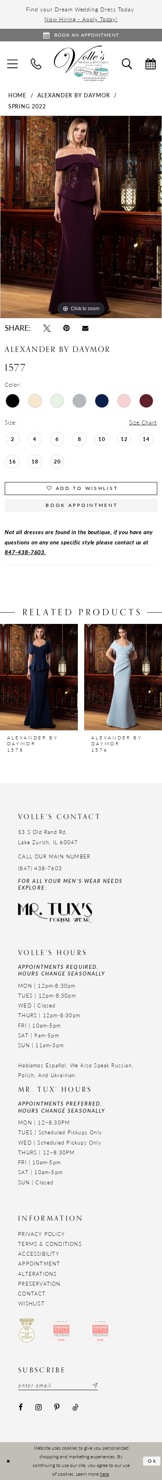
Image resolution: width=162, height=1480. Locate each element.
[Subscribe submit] (94, 1385)
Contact (32, 1293)
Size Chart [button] (142, 422)
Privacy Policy (41, 1234)
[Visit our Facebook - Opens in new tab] (20, 1407)
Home (17, 95)
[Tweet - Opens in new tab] (47, 328)
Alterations (37, 1273)
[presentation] (39, 677)
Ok (152, 1461)
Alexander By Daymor (73, 95)
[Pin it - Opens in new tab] (66, 328)
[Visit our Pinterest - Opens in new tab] (57, 1407)
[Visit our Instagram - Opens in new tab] (38, 1407)
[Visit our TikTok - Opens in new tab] (75, 1407)
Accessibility (38, 1253)
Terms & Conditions (50, 1243)
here (104, 1473)
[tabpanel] (81, 217)
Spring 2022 (27, 106)
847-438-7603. (25, 552)
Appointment (39, 1263)
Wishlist (31, 1303)
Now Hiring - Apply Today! (81, 19)
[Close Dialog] (8, 1461)
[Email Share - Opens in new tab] (85, 328)
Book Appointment (82, 505)
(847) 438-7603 (40, 868)
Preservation (39, 1283)
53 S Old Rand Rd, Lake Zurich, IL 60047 (48, 836)
